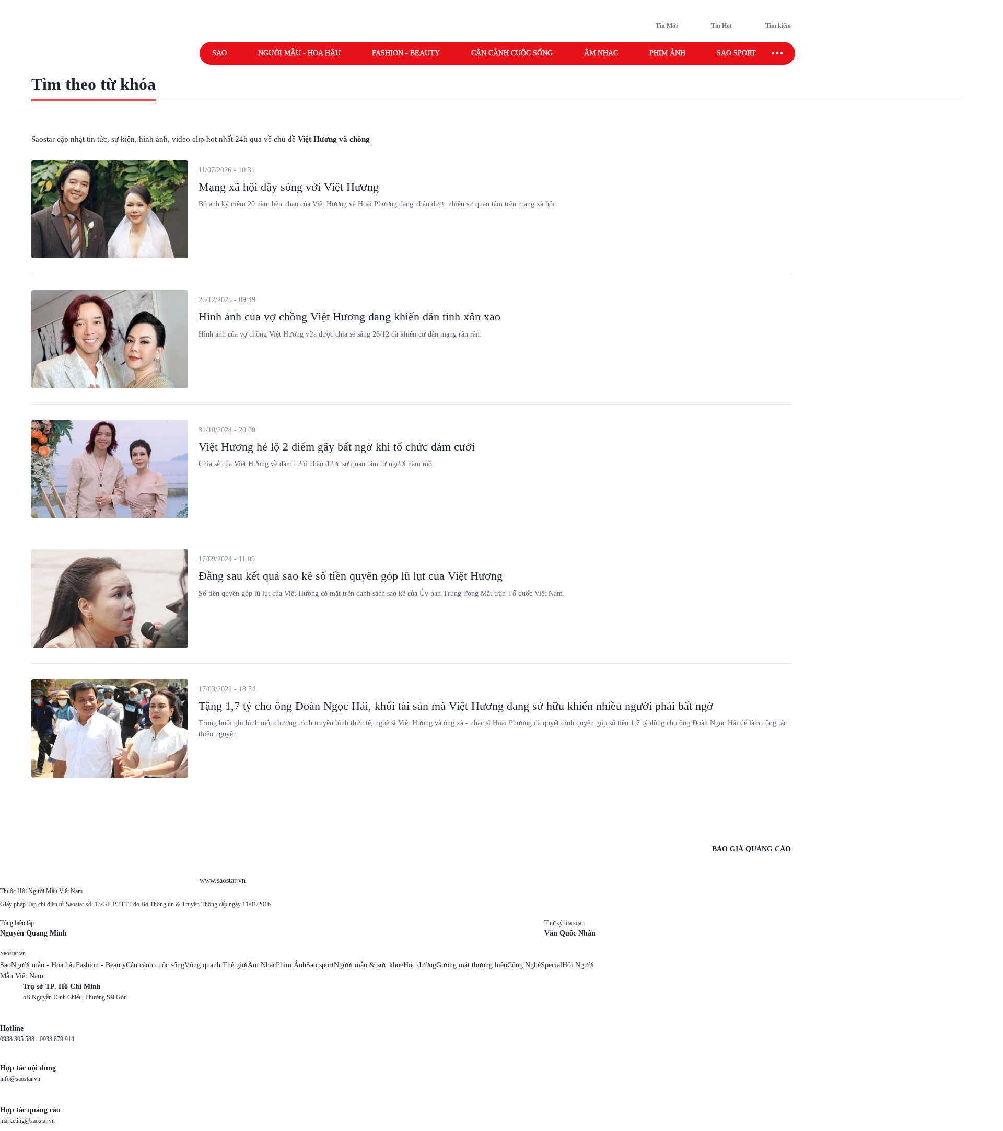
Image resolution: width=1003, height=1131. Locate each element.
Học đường (419, 965)
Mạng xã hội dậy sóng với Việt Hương (289, 186)
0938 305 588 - (20, 1039)
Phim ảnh (667, 53)
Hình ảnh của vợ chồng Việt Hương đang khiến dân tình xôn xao (349, 316)
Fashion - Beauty (406, 53)
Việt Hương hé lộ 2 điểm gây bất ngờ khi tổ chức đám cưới (337, 446)
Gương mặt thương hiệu (471, 965)
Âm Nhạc (262, 965)
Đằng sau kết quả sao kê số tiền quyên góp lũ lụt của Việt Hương (351, 575)
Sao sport (736, 53)
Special (551, 965)
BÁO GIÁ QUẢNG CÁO (751, 849)
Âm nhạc (601, 53)
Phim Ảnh (291, 965)
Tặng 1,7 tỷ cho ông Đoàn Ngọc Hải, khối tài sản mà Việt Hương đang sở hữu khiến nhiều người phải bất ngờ (456, 705)
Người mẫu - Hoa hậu (299, 53)
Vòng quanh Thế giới (216, 965)
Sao (219, 53)
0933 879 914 (57, 1039)
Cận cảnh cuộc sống (512, 53)
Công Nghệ (524, 965)
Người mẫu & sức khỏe (368, 965)
